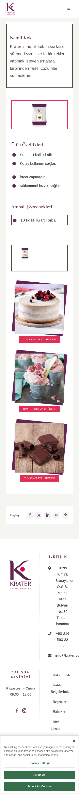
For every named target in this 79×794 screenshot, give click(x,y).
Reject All (39, 774)
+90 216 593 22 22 (62, 640)
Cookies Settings (39, 763)
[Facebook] (17, 711)
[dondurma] (39, 351)
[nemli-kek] (25, 249)
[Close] (74, 741)
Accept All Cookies (39, 786)
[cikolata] (39, 420)
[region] (39, 764)
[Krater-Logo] (11, 4)
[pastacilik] (39, 281)
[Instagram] (24, 711)
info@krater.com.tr (62, 655)
